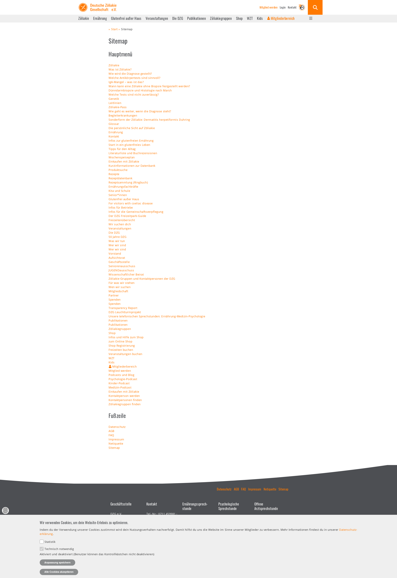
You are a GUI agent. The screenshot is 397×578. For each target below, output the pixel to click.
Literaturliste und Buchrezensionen (133, 153)
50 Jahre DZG (117, 237)
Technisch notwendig (59, 549)
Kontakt (292, 7)
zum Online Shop (120, 341)
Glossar (114, 124)
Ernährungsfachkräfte (123, 186)
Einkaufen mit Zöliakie (124, 161)
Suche (315, 7)
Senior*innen (118, 195)
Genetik (114, 99)
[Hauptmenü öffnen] (310, 18)
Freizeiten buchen (121, 350)
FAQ (111, 435)
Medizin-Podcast (120, 387)
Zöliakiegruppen (221, 18)
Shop (239, 18)
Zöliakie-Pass (118, 107)
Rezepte (114, 174)
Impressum (116, 439)
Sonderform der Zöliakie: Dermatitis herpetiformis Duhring (149, 119)
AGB (111, 431)
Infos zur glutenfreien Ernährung (131, 140)
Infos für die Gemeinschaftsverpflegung (136, 212)
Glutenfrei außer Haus (126, 18)
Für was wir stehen (122, 283)
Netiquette (116, 443)
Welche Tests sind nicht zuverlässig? (134, 94)
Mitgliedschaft (118, 291)
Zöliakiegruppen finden (125, 404)
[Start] (97, 3)
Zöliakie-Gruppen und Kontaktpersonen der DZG (142, 278)
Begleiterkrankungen (123, 115)
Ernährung (100, 18)
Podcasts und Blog (121, 375)
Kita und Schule (119, 191)
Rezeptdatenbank (120, 178)
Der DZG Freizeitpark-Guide (127, 216)
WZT (250, 18)
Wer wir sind (117, 245)
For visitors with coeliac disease (131, 203)
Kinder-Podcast (119, 383)
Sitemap (114, 448)
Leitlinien (115, 103)
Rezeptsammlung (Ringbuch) (128, 182)
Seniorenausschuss (122, 266)
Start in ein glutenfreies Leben (129, 145)
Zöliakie (83, 18)
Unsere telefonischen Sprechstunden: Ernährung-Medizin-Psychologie (157, 316)
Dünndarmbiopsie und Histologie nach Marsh (140, 90)
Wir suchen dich (120, 224)
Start (114, 29)
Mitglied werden (268, 7)
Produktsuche (118, 170)
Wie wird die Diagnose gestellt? (130, 73)
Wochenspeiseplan (122, 157)
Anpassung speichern (57, 562)
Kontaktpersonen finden (125, 400)
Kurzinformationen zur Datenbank (132, 166)
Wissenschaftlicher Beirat (126, 274)
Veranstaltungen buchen (125, 354)
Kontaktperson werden (124, 396)
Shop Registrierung (122, 345)
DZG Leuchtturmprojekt (125, 312)
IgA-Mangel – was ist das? (126, 82)
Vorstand (115, 253)
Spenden (115, 299)
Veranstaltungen (157, 18)
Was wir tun (117, 241)
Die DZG (177, 18)
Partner (114, 295)
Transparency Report (123, 308)
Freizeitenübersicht (122, 220)
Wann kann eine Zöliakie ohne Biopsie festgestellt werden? (149, 86)
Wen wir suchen (120, 287)
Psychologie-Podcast (123, 379)
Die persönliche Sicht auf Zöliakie (132, 128)
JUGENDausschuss (121, 270)
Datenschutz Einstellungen (5, 510)
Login (283, 7)
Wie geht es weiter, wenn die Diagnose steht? (140, 111)
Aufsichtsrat (117, 258)
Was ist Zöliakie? (120, 69)
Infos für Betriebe (121, 207)
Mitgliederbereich (283, 18)
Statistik (50, 541)
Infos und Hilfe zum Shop (126, 337)
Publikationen (196, 18)
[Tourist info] (302, 7)
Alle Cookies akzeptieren (59, 572)
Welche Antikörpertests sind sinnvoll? (135, 78)
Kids (260, 18)
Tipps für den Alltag (122, 149)
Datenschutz (117, 427)
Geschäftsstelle (119, 262)
